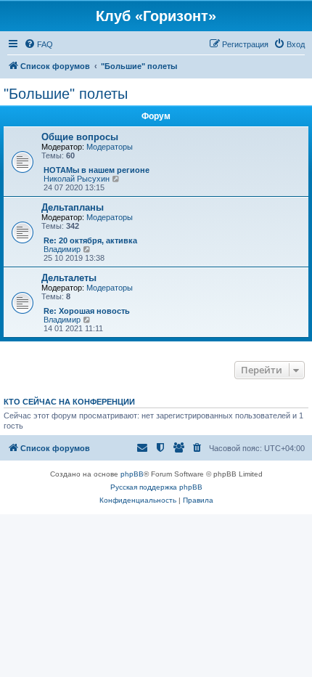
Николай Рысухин (77, 178)
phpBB (132, 474)
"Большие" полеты (66, 94)
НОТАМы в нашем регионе (96, 170)
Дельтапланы (72, 207)
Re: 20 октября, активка (90, 240)
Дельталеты (69, 277)
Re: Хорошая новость (87, 311)
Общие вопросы (79, 136)
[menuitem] (38, 44)
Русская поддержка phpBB (156, 487)
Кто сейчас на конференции (69, 401)
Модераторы (109, 146)
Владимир (62, 249)
